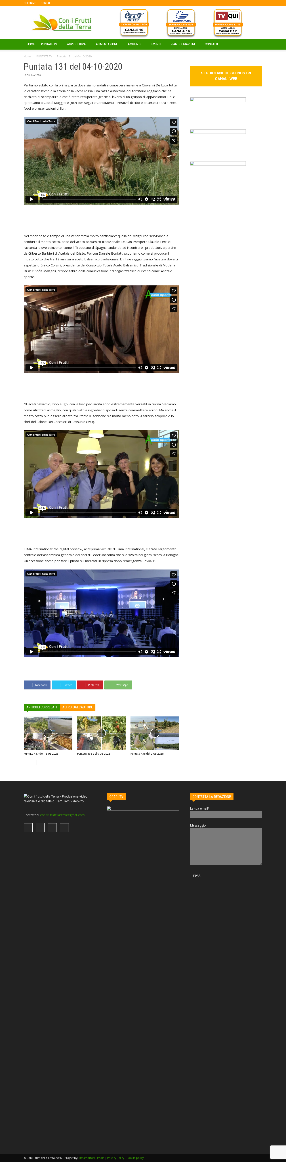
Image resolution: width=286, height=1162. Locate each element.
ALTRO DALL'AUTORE (77, 707)
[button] (257, 44)
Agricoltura (76, 44)
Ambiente (134, 44)
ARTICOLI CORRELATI (41, 707)
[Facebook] (63, 3)
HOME (31, 44)
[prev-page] (26, 762)
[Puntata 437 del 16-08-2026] (48, 733)
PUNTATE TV (49, 44)
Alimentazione (107, 44)
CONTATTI (47, 3)
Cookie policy (135, 1158)
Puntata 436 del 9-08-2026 (93, 753)
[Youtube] (85, 3)
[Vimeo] (77, 3)
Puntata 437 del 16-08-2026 (41, 753)
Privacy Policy (115, 1158)
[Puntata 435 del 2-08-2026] (154, 733)
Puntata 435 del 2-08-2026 (147, 753)
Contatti (211, 44)
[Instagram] (70, 3)
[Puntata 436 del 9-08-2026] (101, 733)
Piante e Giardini (183, 44)
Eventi (156, 44)
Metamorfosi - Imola (91, 1158)
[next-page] (33, 762)
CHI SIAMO (30, 3)
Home (28, 56)
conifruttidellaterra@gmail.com (62, 815)
